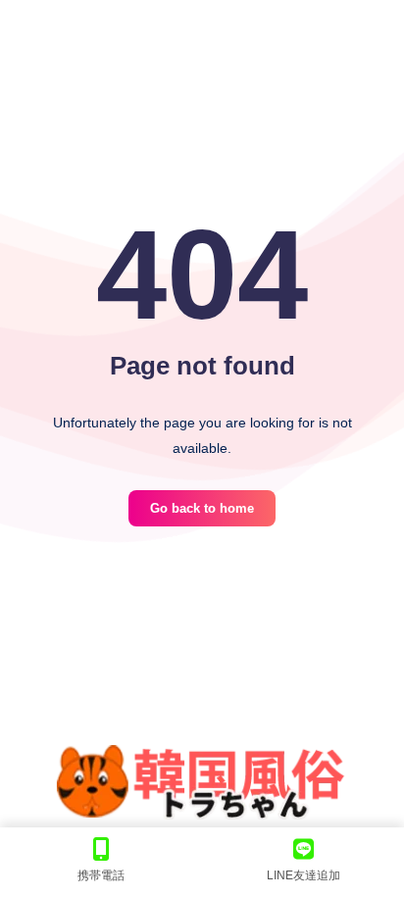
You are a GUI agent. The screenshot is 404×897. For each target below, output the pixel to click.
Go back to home (202, 508)
